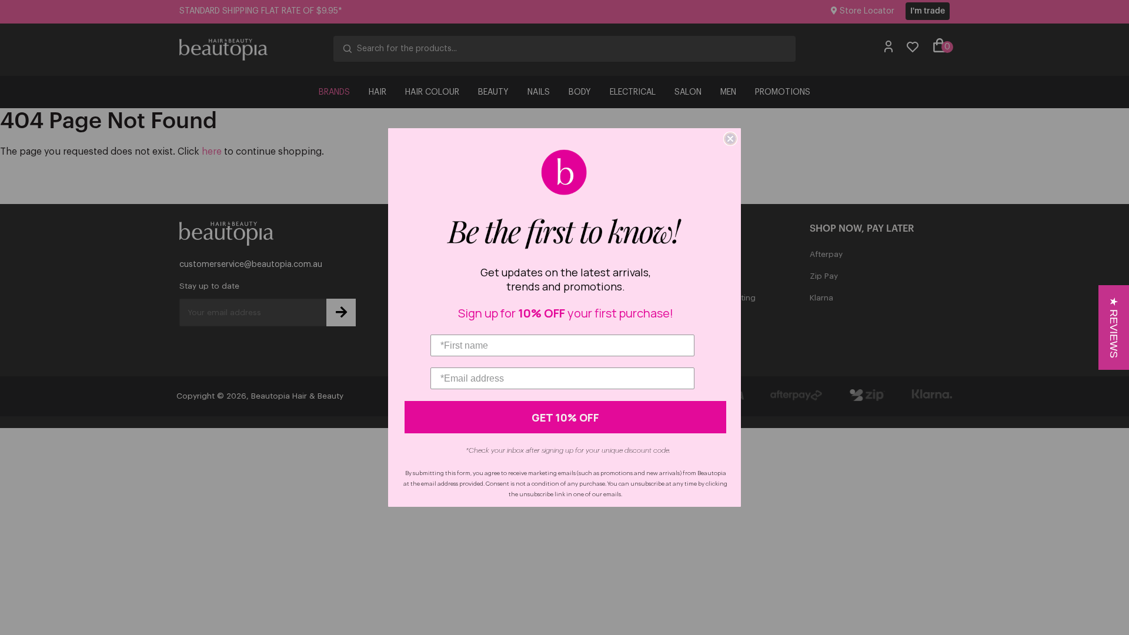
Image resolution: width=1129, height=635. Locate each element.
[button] (1113, 327)
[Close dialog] (730, 139)
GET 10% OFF (565, 417)
